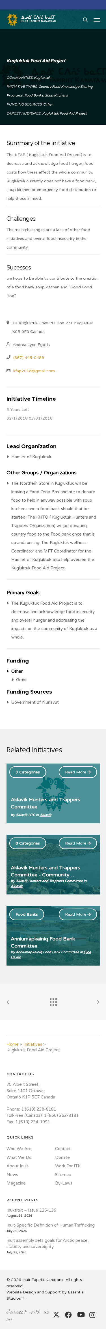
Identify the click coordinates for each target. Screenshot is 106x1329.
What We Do (19, 1157)
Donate (62, 1157)
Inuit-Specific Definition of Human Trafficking (51, 1225)
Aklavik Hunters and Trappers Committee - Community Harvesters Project (45, 875)
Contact (63, 1148)
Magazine (16, 1183)
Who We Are (19, 1148)
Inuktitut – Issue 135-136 (31, 1210)
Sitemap (63, 1174)
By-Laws (63, 1183)
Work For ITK (68, 1165)
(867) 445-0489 (28, 357)
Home (13, 1044)
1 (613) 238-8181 (38, 1109)
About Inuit (17, 1165)
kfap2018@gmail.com (34, 371)
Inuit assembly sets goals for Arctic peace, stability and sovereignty (48, 1243)
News (12, 1174)
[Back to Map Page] (53, 1000)
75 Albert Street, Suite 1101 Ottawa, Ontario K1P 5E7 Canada (31, 1091)
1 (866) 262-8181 (61, 1115)
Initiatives (32, 1044)
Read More (76, 772)
